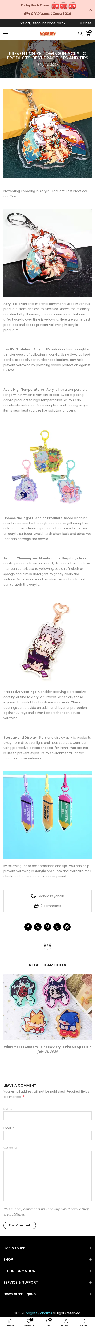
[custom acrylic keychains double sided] (47, 467)
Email (8, 1128)
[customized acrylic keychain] (47, 641)
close (87, 23)
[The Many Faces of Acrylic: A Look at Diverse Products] (70, 946)
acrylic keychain (51, 896)
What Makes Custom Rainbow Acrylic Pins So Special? (47, 1047)
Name (9, 1108)
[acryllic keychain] (47, 253)
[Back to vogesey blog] (47, 946)
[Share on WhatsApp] (67, 927)
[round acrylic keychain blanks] (47, 814)
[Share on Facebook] (28, 927)
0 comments (51, 906)
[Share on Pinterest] (47, 927)
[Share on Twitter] (38, 927)
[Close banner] (91, 9)
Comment (12, 1147)
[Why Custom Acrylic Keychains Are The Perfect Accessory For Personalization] (25, 946)
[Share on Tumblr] (57, 927)
